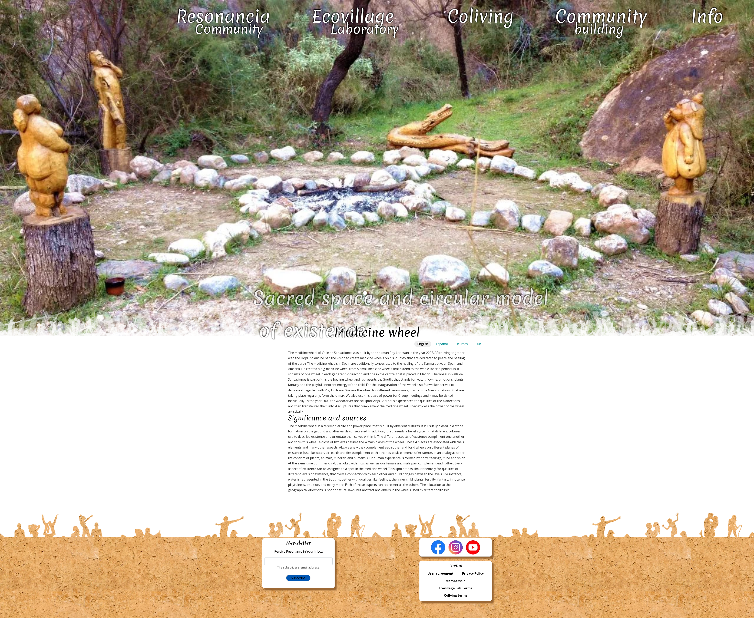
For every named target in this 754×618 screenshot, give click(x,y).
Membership (456, 581)
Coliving (480, 16)
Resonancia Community (223, 21)
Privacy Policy (473, 573)
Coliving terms (455, 595)
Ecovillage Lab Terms (455, 588)
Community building (601, 21)
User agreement (440, 573)
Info (707, 16)
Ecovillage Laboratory (355, 21)
